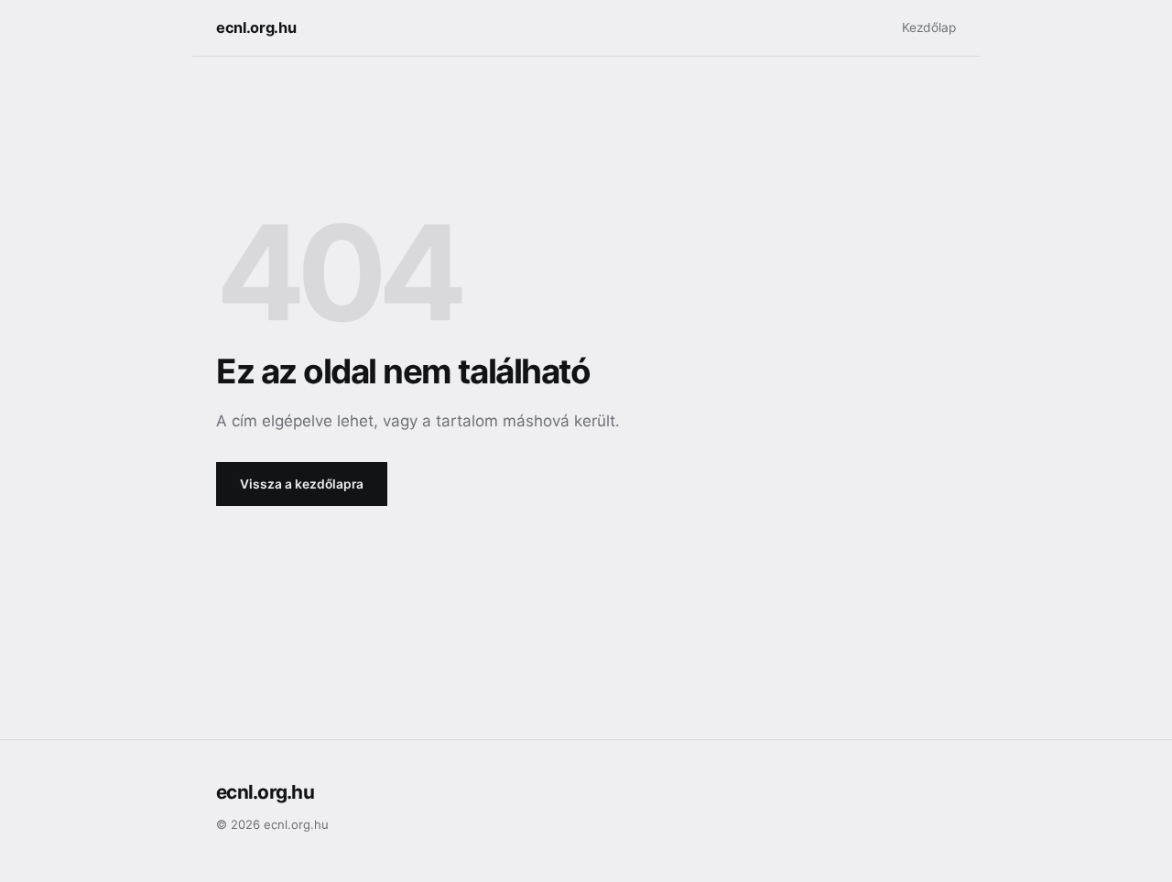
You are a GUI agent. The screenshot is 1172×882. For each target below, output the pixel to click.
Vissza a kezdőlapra (302, 484)
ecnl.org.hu (256, 27)
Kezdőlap (929, 27)
